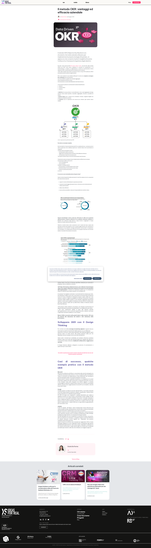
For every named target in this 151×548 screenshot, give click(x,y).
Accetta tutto (87, 278)
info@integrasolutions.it (44, 516)
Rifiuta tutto (97, 278)
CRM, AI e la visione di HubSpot (72, 484)
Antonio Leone (92, 495)
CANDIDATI (43, 527)
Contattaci (136, 2)
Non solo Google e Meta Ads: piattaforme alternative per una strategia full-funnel (96, 486)
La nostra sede (80, 513)
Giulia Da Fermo (64, 16)
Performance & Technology (65, 19)
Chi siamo (81, 512)
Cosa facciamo (83, 516)
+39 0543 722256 (43, 514)
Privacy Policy (90, 545)
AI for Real (104, 513)
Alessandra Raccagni (43, 497)
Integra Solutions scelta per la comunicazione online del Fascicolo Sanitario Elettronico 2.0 (48, 488)
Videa (103, 511)
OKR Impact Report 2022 (75, 65)
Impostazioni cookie (78, 278)
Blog (78, 519)
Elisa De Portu (67, 493)
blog (129, 2)
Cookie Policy (96, 545)
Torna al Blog (75, 459)
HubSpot (104, 514)
